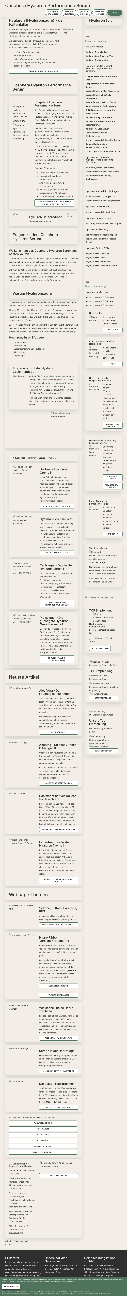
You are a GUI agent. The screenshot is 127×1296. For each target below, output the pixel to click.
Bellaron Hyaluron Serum (97, 129)
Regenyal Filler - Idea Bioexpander (101, 265)
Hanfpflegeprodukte (112, 425)
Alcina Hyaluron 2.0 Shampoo (99, 297)
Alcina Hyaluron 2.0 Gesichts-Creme (102, 140)
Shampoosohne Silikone (53, 12)
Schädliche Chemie (58, 986)
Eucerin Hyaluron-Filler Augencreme (102, 200)
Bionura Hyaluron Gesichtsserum (101, 106)
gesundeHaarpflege (69, 12)
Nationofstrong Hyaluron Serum (100, 102)
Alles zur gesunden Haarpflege (58, 925)
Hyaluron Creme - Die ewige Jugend (58, 880)
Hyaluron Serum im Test (96, 52)
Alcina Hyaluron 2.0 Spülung (99, 301)
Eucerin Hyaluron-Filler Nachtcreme (102, 171)
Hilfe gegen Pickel (42, 1152)
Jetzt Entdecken (58, 1175)
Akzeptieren (11, 1286)
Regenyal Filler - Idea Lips (97, 253)
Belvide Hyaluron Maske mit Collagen (103, 223)
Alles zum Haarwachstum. (58, 1038)
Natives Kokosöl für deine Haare (58, 829)
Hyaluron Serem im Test (57, 553)
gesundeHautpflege (84, 12)
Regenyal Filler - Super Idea (98, 261)
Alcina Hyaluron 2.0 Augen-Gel (100, 196)
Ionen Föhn (112, 534)
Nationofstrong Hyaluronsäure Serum (57, 603)
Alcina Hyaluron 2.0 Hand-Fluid (100, 212)
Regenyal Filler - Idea (95, 257)
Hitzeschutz (42, 1140)
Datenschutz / (99, 1293)
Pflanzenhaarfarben (58, 995)
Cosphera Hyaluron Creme (53, 376)
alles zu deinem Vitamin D (58, 783)
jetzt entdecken (100, 648)
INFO (113, 364)
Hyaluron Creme (42, 1146)
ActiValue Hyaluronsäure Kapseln (101, 235)
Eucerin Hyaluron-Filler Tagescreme (102, 91)
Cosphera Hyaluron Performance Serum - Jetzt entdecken (54, 203)
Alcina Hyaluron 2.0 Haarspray (100, 305)
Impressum (106, 1293)
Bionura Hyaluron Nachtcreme (99, 167)
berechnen (112, 330)
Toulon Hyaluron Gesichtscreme (57, 659)
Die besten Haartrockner (59, 1107)
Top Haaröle (42, 1129)
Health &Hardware (99, 12)
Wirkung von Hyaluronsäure (43, 71)
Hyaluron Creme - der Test (57, 506)
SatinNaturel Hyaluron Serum (99, 117)
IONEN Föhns (43, 1135)
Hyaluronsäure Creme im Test (99, 56)
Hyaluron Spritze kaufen (96, 60)
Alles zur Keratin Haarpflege (58, 1071)
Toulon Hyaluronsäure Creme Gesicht (103, 151)
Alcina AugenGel (59, 383)
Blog (115, 12)
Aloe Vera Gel (58, 732)
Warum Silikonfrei (43, 1123)
